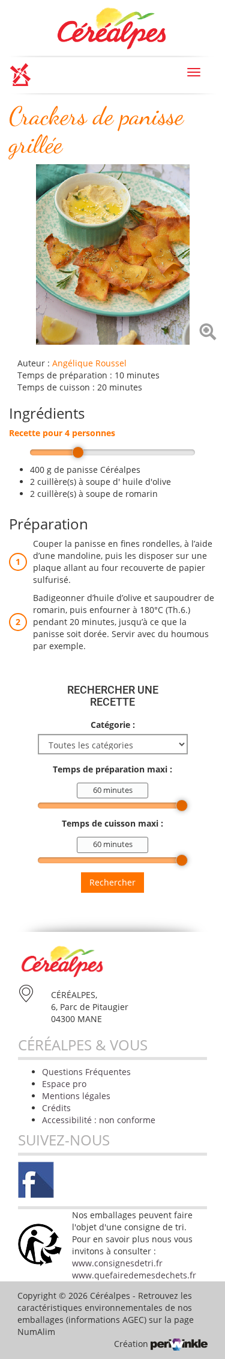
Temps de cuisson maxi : (112, 823)
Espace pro (64, 1083)
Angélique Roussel (89, 363)
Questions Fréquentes (86, 1071)
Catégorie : (113, 724)
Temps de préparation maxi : (112, 769)
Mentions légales (76, 1096)
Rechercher (112, 882)
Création (132, 1343)
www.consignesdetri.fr (117, 1263)
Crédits (56, 1108)
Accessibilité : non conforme (98, 1120)
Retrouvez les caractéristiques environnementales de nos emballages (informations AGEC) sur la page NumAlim (105, 1313)
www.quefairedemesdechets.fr (134, 1275)
